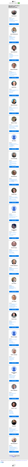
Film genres (10, 215)
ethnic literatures (13, 143)
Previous (11, 455)
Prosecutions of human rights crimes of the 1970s (13, 307)
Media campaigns (11, 252)
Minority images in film (12, 217)
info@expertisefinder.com (19, 460)
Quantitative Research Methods (13, 20)
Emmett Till (10, 251)
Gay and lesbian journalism (13, 73)
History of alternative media (13, 74)
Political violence (11, 413)
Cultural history (11, 38)
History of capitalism (12, 39)
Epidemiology (11, 395)
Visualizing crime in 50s (13, 125)
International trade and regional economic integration (13, 449)
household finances (12, 375)
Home (23, 460)
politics (11, 269)
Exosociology (11, 19)
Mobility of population (12, 393)
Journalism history (11, 75)
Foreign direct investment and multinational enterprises (13, 447)
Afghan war (10, 323)
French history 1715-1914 (12, 199)
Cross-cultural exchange (12, 234)
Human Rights (11, 56)
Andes (10, 233)
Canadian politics (11, 324)
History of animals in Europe (13, 200)
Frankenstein (11, 92)
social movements (13, 179)
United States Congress (12, 165)
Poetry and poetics (11, 110)
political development (13, 268)
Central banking (11, 358)
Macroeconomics (11, 450)
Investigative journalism (12, 305)
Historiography (11, 235)
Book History (11, 108)
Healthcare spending (12, 376)
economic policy (12, 357)
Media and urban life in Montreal (13, 126)
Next (13, 456)
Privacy (25, 460)
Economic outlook (11, 359)
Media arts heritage (12, 127)
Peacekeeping (11, 412)
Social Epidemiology (12, 21)
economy (11, 446)
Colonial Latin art (13, 232)
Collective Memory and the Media (13, 55)
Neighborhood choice (12, 429)
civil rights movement (13, 250)
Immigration (10, 57)
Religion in (11, 18)
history (11, 286)
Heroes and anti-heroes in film (13, 216)
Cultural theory (11, 109)
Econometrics (11, 341)
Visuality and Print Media (12, 128)
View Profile (14, 24)
